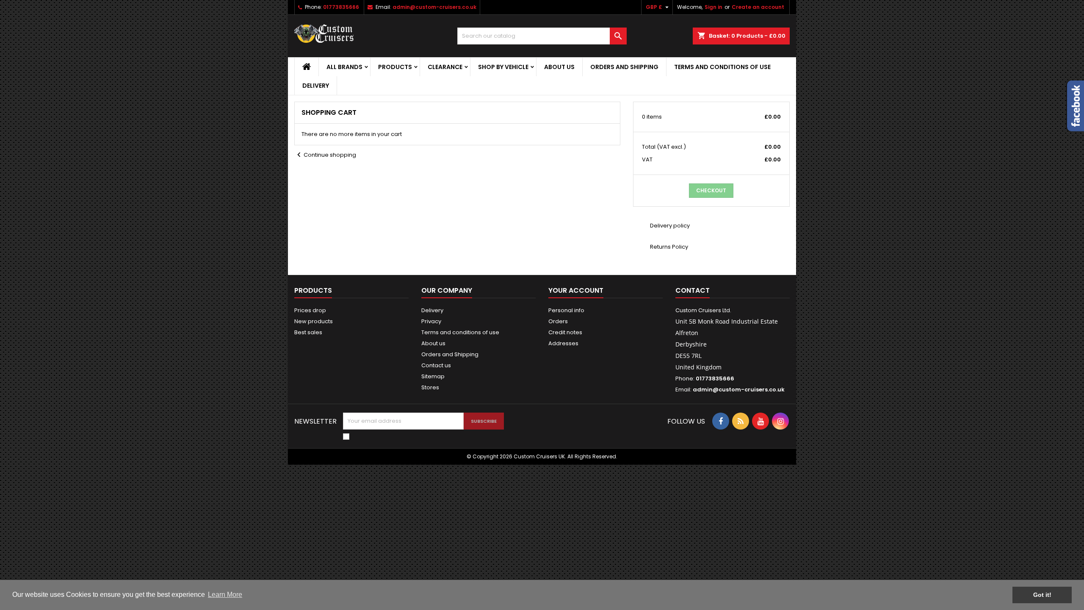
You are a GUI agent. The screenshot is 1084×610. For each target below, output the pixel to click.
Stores (430, 387)
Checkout (711, 190)
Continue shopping (325, 154)
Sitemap (433, 376)
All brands (344, 67)
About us (559, 67)
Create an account (758, 7)
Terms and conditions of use (722, 67)
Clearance (445, 67)
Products (395, 67)
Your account (575, 290)
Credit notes (565, 332)
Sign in (713, 7)
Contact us (436, 365)
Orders (558, 321)
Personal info (566, 310)
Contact (692, 290)
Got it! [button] (1042, 594)
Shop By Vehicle (503, 67)
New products (313, 321)
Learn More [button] (225, 594)
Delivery (315, 85)
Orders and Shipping (624, 67)
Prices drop (310, 310)
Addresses (563, 343)
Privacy (431, 321)
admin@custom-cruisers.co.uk (434, 7)
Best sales (308, 332)
